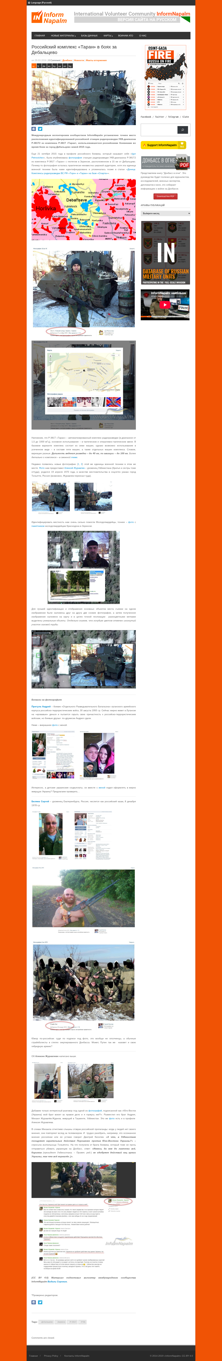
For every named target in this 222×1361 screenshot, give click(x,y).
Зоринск (61, 1322)
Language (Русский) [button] (41, 2)
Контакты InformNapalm (76, 1356)
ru (33, 66)
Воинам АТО (125, 35)
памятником (38, 526)
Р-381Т (73, 1322)
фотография (75, 157)
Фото (42, 468)
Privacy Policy (51, 1356)
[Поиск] (182, 130)
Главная (40, 35)
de (44, 66)
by (54, 66)
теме (74, 457)
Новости (79, 60)
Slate (185, 117)
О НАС (142, 35)
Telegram (173, 117)
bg (70, 66)
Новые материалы (62, 35)
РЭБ (83, 1322)
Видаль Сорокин (57, 1281)
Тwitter (159, 117)
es (49, 66)
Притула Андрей (41, 706)
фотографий (95, 1110)
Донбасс (67, 60)
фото (131, 522)
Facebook (146, 117)
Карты (107, 35)
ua (59, 66)
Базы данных (89, 35)
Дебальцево (47, 1322)
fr (38, 66)
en (65, 66)
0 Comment (54, 60)
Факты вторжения (96, 60)
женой (102, 787)
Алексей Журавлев (74, 468)
